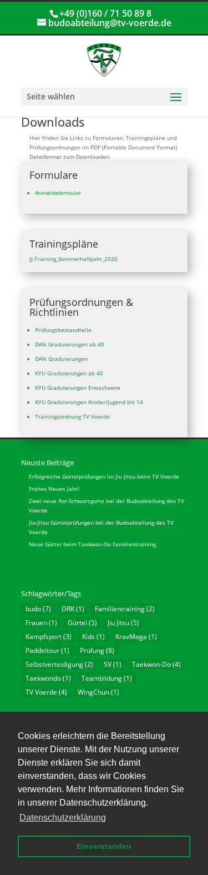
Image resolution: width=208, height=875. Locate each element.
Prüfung (97, 650)
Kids (93, 636)
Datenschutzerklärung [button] (62, 817)
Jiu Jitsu (123, 622)
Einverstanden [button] (104, 846)
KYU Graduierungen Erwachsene (77, 387)
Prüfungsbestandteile (63, 330)
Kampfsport (49, 636)
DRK (73, 608)
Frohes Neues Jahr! (54, 488)
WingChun (98, 692)
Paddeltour (47, 650)
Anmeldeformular (58, 193)
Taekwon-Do (156, 664)
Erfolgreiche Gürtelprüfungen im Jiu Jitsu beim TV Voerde (104, 476)
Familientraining (125, 608)
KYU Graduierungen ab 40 (69, 373)
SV (112, 664)
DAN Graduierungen (61, 359)
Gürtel (82, 622)
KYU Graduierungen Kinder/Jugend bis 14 (89, 402)
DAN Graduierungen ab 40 (69, 344)
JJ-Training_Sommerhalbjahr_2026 (73, 259)
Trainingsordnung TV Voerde (72, 416)
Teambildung (107, 678)
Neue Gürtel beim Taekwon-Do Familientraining (92, 544)
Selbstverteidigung (59, 664)
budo (38, 608)
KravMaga (136, 636)
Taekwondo (48, 678)
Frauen (41, 622)
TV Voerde (46, 692)
